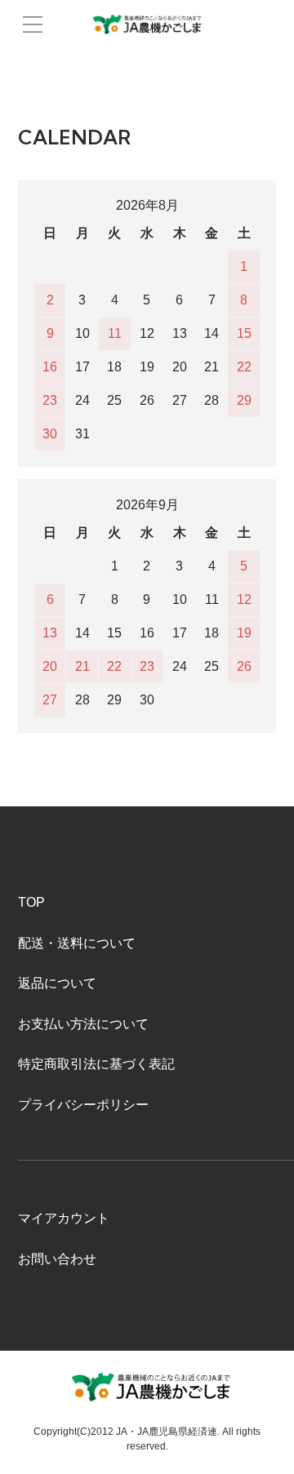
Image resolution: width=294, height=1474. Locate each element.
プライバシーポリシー (83, 1105)
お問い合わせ (57, 1259)
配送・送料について (77, 943)
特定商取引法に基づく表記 (96, 1064)
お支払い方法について (83, 1024)
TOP (31, 902)
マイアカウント (63, 1218)
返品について (57, 983)
